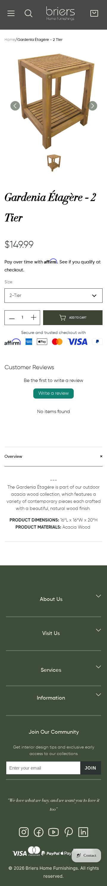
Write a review (53, 393)
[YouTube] (53, 833)
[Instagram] (24, 833)
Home (9, 40)
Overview (13, 457)
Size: (8, 282)
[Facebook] (39, 833)
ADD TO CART (77, 317)
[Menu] (11, 13)
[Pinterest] (68, 833)
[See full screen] (53, 101)
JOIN (90, 767)
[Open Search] (28, 13)
